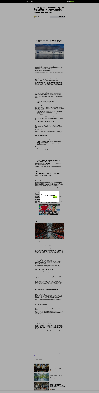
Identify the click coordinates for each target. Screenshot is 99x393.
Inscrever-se (55, 197)
